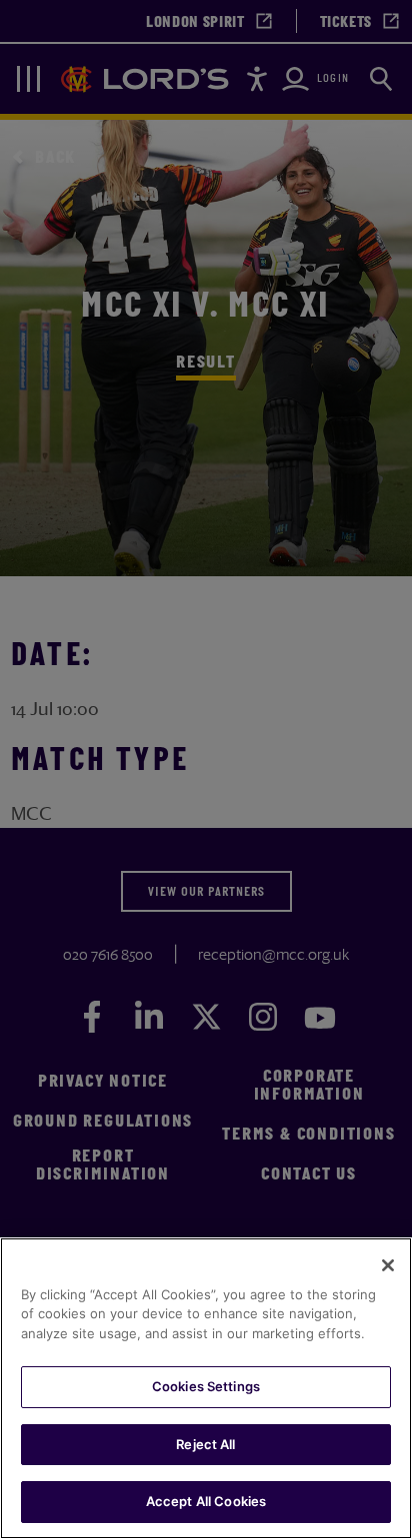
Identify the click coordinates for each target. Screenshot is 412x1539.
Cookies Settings (206, 1386)
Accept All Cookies (206, 1501)
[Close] (388, 1265)
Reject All (205, 1444)
